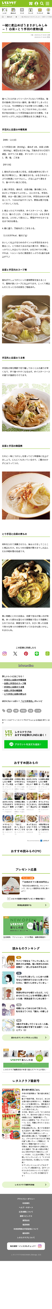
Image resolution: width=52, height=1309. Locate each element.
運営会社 (26, 1220)
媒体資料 (26, 1233)
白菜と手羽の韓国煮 (13, 690)
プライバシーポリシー (26, 1199)
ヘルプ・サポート (26, 1207)
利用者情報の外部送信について (26, 1229)
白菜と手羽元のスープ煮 (15, 683)
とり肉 (38, 711)
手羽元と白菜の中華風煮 (15, 679)
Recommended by (33, 841)
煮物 (9, 711)
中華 (15, 711)
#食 (32, 35)
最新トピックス (26, 1216)
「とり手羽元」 (27, 701)
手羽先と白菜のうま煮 (14, 686)
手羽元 (23, 711)
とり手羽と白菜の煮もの (15, 693)
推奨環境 (26, 1224)
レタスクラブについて (26, 1237)
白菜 (30, 711)
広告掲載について (26, 1211)
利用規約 (26, 1203)
